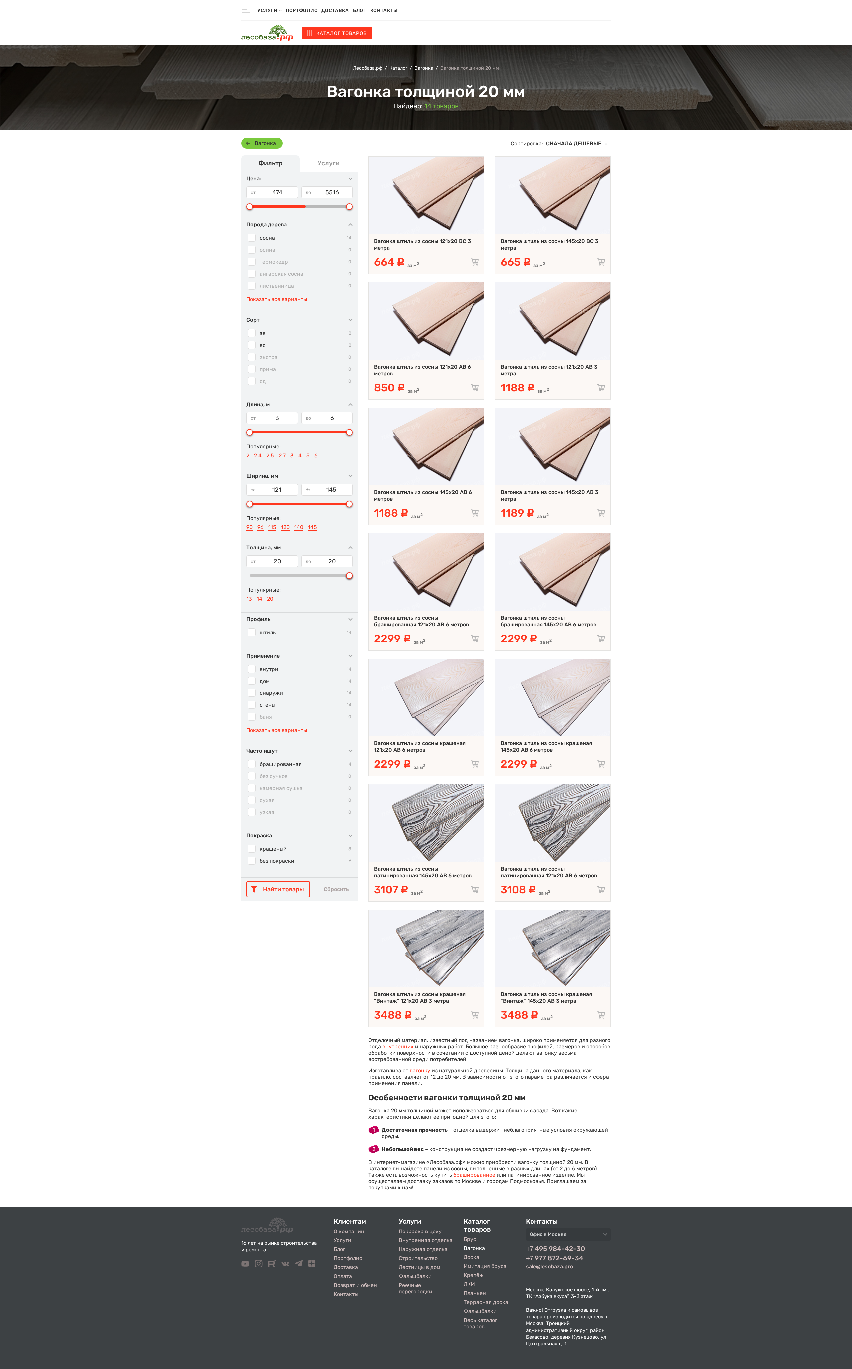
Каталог (341, 33)
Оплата (343, 1276)
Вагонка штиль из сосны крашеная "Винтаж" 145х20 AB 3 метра (546, 997)
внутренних (398, 1046)
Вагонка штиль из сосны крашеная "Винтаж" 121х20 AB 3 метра (420, 997)
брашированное (474, 1175)
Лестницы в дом (419, 1267)
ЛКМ (469, 1284)
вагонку (420, 1070)
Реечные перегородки (415, 1288)
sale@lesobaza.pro (549, 1266)
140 (298, 527)
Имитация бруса (485, 1266)
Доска (471, 1257)
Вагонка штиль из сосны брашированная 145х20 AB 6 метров (548, 621)
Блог (359, 10)
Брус (470, 1239)
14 (259, 599)
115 (272, 527)
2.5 (270, 455)
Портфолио (302, 10)
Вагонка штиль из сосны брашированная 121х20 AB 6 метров (421, 621)
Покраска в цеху (420, 1231)
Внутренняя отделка (426, 1240)
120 (285, 527)
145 (312, 527)
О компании (349, 1231)
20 (270, 599)
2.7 (282, 455)
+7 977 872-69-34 (554, 1258)
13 (249, 599)
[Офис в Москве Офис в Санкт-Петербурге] (568, 1236)
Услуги (342, 1240)
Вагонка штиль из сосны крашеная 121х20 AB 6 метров (420, 746)
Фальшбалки (415, 1276)
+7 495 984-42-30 (555, 1249)
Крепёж (474, 1275)
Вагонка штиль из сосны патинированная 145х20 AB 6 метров (423, 872)
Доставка (335, 10)
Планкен (475, 1293)
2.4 (258, 455)
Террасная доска (486, 1302)
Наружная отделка (423, 1249)
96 (260, 527)
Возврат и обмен (355, 1285)
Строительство (418, 1258)
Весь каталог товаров (480, 1323)
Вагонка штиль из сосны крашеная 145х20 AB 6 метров (546, 746)
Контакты (384, 10)
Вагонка (265, 143)
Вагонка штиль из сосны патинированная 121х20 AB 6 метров (549, 872)
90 (249, 527)
